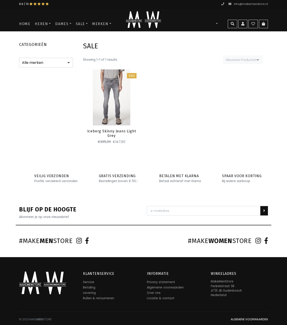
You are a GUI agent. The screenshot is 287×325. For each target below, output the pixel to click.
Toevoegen (112, 118)
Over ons (154, 293)
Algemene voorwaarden (165, 287)
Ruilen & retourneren (98, 298)
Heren (41, 24)
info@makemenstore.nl (251, 4)
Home (24, 24)
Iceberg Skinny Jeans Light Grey (111, 133)
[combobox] (243, 60)
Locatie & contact (160, 298)
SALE (80, 24)
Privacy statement (161, 282)
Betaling (89, 287)
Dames (61, 24)
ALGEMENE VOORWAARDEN (249, 319)
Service (88, 282)
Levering (89, 293)
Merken (100, 24)
